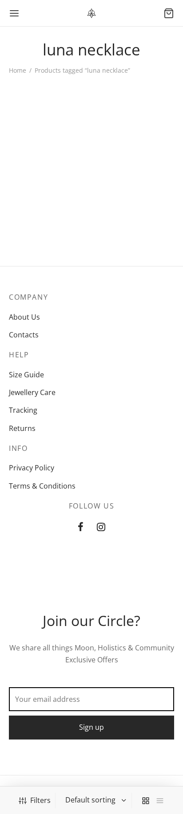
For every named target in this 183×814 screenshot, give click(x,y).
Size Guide (26, 375)
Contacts (24, 335)
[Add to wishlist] (84, 173)
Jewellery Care (32, 392)
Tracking (23, 410)
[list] (160, 800)
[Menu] (14, 13)
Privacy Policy (31, 468)
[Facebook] (80, 527)
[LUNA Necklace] (48, 122)
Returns (22, 428)
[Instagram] (101, 527)
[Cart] (168, 13)
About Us (24, 317)
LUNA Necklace (34, 173)
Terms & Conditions (42, 486)
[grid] (146, 800)
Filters (40, 800)
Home (17, 70)
